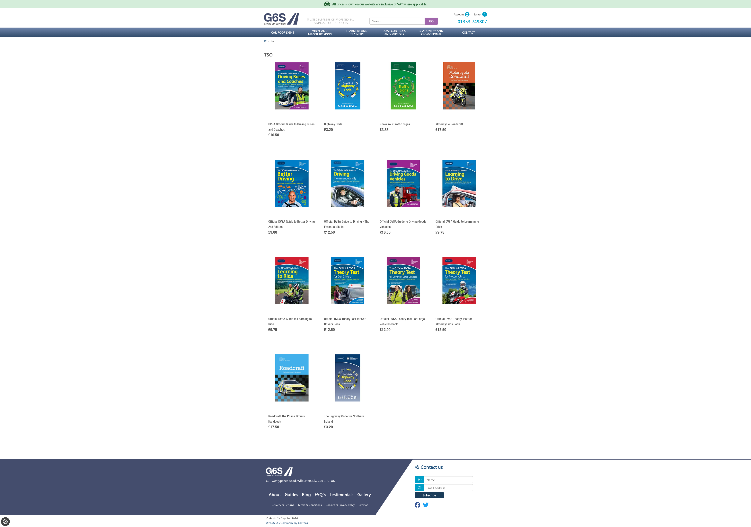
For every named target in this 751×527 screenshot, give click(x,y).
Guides (291, 494)
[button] (462, 14)
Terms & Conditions (310, 505)
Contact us (431, 467)
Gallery (364, 494)
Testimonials (341, 494)
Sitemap (363, 505)
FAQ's (320, 494)
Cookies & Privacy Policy (340, 505)
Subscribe (429, 495)
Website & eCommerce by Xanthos (287, 523)
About (275, 494)
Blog (306, 494)
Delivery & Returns (282, 505)
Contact (468, 32)
